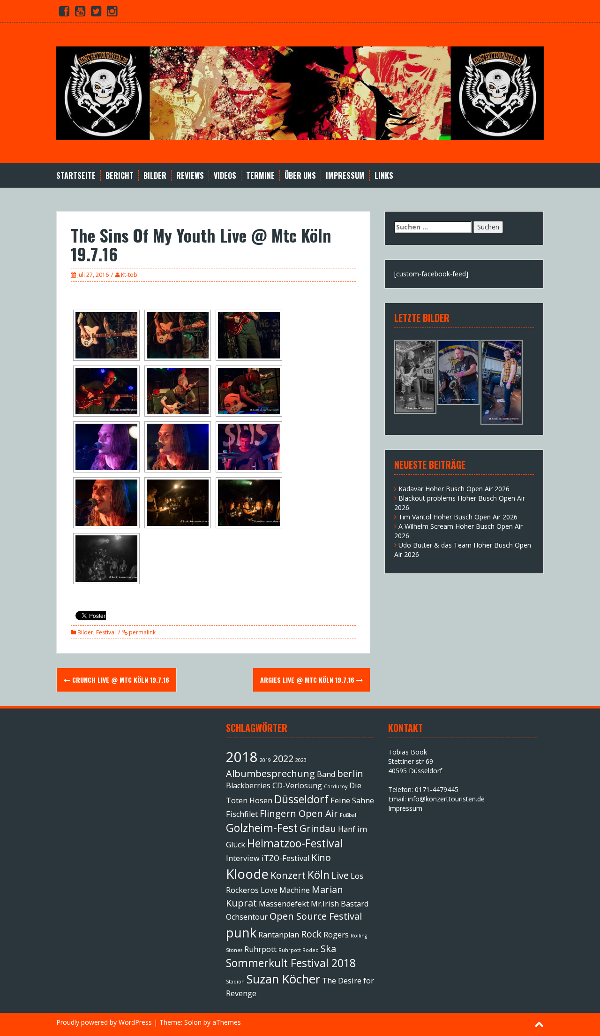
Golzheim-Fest (262, 827)
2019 (265, 760)
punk (241, 932)
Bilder (154, 175)
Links (384, 175)
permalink (142, 632)
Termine (260, 175)
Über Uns (300, 175)
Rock (311, 934)
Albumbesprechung (270, 773)
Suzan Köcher (283, 979)
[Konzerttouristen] (300, 92)
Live (340, 875)
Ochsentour (247, 917)
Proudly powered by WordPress (104, 1022)
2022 (283, 758)
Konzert (288, 875)
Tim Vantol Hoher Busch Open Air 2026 (458, 516)
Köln (319, 874)
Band (326, 774)
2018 (242, 756)
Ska (328, 948)
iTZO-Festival (285, 858)
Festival (106, 632)
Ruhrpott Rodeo (298, 950)
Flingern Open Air (299, 813)
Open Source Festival (316, 916)
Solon (193, 1022)
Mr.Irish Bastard (339, 904)
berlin (350, 773)
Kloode (247, 874)
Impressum (345, 175)
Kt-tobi (130, 275)
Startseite (76, 175)
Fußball (349, 815)
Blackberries (248, 785)
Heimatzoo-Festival (295, 843)
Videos (225, 175)
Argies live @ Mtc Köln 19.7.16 (308, 680)
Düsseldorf (301, 799)
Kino (321, 857)
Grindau (318, 828)
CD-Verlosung (297, 785)
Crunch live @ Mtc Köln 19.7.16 (119, 680)
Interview (243, 858)
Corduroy (335, 786)
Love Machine (285, 890)
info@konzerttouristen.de (446, 798)
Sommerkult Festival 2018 (291, 962)
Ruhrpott (260, 949)
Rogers (336, 934)
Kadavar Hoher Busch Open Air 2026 (454, 488)
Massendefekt (284, 904)
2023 (301, 760)
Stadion (235, 981)
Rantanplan (278, 934)
